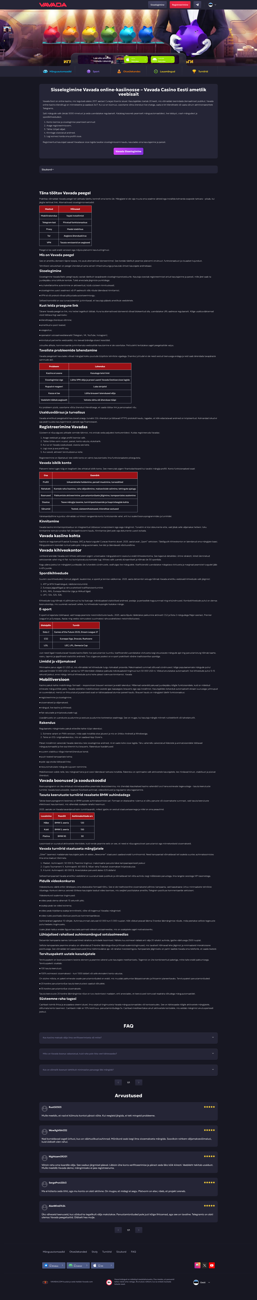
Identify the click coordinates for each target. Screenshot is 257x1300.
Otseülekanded (78, 1251)
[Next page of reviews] (138, 1230)
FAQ (133, 1251)
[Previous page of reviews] (118, 1230)
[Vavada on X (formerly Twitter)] (205, 1265)
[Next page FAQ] (138, 1082)
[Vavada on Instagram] (197, 1265)
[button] (253, 38)
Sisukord (121, 1251)
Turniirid (107, 1251)
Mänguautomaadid (54, 1251)
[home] (53, 5)
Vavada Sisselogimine (128, 151)
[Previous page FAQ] (118, 1082)
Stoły (95, 1251)
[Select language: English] (212, 4)
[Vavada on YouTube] (212, 1265)
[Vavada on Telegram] (197, 4)
